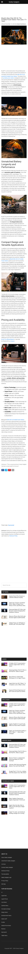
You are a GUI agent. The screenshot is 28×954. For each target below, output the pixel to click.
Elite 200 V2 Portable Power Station (15, 419)
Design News (4, 912)
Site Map (3, 884)
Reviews (3, 928)
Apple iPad (4, 895)
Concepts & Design (5, 909)
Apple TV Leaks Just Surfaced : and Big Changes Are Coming (17, 812)
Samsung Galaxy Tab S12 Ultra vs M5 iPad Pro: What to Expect (17, 670)
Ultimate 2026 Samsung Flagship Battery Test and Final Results (17, 765)
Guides (3, 922)
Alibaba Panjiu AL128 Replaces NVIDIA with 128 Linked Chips (17, 623)
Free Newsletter (5, 874)
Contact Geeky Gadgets (7, 867)
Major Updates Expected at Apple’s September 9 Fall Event (17, 799)
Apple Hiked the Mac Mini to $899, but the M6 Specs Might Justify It (16, 807)
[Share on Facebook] (2, 470)
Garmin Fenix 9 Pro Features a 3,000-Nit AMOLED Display (17, 596)
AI (1, 892)
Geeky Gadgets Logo (6, 877)
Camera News (4, 905)
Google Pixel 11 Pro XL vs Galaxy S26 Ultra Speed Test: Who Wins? (17, 772)
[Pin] (9, 470)
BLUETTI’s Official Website (7, 339)
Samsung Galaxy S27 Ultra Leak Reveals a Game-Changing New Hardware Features (17, 611)
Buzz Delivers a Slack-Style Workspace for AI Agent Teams (17, 677)
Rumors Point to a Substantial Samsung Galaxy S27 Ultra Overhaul (17, 759)
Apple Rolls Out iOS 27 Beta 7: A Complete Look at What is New (17, 684)
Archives (3, 864)
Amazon (12, 341)
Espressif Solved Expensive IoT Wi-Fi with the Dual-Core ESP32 (17, 690)
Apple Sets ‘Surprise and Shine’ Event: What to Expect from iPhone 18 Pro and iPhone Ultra (17, 604)
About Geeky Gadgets (6, 857)
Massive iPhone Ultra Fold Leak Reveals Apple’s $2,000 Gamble (17, 617)
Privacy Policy (4, 880)
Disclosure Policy (13, 535)
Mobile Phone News (6, 925)
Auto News (4, 902)
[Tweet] (6, 470)
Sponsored (11, 525)
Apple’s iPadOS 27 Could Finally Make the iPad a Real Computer (17, 724)
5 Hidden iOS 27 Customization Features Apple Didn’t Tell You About (17, 665)
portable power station (8, 78)
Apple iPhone (4, 899)
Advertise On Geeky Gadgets (8, 860)
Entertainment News (6, 915)
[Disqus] (14, 562)
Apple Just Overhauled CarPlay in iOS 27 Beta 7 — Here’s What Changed (17, 732)
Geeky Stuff (4, 918)
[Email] (13, 470)
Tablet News (4, 935)
